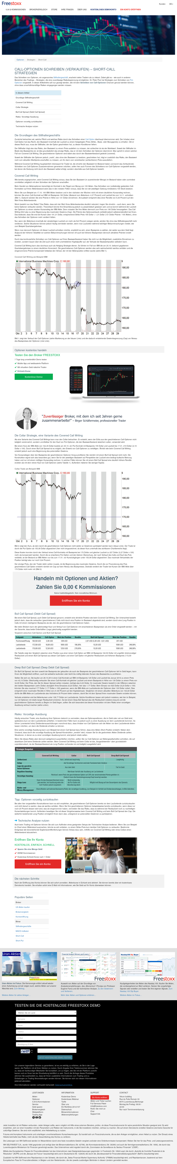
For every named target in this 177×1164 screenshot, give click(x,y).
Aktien (34, 1096)
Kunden (162, 4)
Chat (92, 1111)
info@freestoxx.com (98, 1106)
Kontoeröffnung (22, 916)
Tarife (63, 1101)
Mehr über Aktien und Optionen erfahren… (78, 995)
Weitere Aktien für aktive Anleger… (16, 995)
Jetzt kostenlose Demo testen (55, 1057)
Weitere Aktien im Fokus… (131, 995)
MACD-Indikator (22, 931)
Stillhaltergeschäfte (23, 926)
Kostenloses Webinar (70, 1099)
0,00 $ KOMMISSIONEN (16, 9)
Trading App (37, 1114)
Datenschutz (66, 1109)
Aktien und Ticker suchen (100, 1101)
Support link (95, 1114)
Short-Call (20, 935)
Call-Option (90, 139)
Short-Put (19, 940)
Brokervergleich (22, 912)
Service (35, 1104)
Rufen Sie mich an (97, 1108)
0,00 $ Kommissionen (41, 1101)
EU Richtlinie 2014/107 (70, 1107)
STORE (54, 9)
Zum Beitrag (19, 988)
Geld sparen (37, 1107)
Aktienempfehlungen (69, 1114)
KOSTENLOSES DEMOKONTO (103, 9)
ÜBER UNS (82, 9)
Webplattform (37, 1112)
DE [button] (170, 4)
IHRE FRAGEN (67, 9)
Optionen (20, 59)
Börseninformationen (70, 1112)
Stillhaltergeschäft (60, 77)
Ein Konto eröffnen (99, 1097)
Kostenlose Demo (68, 1096)
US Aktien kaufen (23, 907)
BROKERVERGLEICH (38, 9)
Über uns (65, 1104)
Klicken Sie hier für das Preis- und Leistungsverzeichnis (150, 1140)
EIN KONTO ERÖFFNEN (130, 9)
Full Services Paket (98, 1103)
